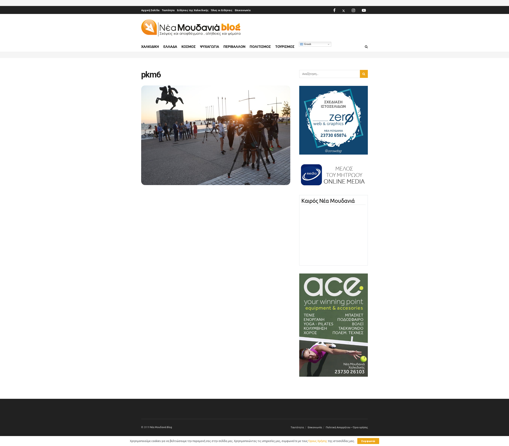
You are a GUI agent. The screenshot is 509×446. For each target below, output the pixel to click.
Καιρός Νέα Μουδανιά (328, 201)
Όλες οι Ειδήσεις (221, 10)
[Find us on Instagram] (353, 10)
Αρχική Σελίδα (150, 10)
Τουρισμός (284, 46)
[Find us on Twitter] (343, 10)
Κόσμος (189, 46)
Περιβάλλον (234, 46)
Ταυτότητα (168, 10)
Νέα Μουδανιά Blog (161, 427)
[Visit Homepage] (191, 28)
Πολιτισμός (260, 46)
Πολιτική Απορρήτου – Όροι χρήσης (347, 427)
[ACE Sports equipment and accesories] (333, 324)
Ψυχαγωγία (209, 46)
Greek (307, 44)
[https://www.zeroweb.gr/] (333, 120)
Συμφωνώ (368, 441)
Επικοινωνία (243, 10)
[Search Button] (366, 47)
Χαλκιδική (150, 46)
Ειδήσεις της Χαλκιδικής (193, 10)
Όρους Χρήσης (317, 441)
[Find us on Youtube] (364, 10)
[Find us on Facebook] (334, 10)
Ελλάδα (170, 46)
